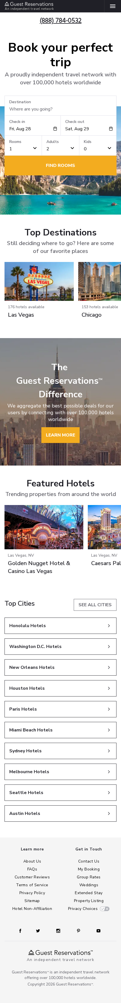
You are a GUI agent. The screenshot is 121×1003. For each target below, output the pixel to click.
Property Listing (89, 900)
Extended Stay (88, 893)
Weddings (88, 885)
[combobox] (31, 129)
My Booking (89, 869)
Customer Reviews (32, 877)
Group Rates (88, 877)
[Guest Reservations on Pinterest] (78, 930)
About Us (32, 861)
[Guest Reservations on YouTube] (98, 930)
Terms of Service (32, 885)
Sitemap (32, 900)
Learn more (60, 435)
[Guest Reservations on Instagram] (58, 930)
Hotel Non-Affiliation (32, 908)
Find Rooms (60, 165)
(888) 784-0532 (61, 21)
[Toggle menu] (110, 6)
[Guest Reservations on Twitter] (38, 930)
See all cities (95, 605)
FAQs (32, 869)
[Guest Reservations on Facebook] (20, 930)
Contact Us (88, 861)
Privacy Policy (32, 893)
